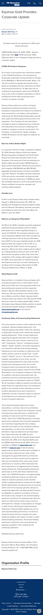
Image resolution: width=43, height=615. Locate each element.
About (21, 587)
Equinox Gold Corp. (9, 569)
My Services (20, 590)
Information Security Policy (23, 603)
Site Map (37, 603)
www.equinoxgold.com (11, 309)
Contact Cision (21, 582)
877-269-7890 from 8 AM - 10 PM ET (21, 595)
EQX (16, 55)
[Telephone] (34, 3)
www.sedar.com (26, 445)
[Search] (40, 3)
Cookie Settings (12, 606)
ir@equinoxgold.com (10, 312)
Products (21, 585)
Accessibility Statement (28, 606)
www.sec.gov (15, 447)
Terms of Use (6, 603)
